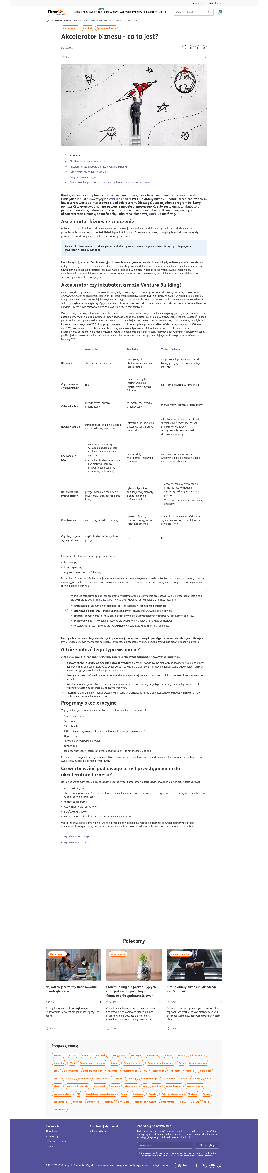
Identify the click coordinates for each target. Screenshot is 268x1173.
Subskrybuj (207, 1145)
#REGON (185, 1101)
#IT (79, 1093)
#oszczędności (104, 1078)
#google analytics (64, 1093)
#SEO (57, 1078)
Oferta (162, 11)
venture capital (120, 199)
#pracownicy (154, 1055)
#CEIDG (197, 1078)
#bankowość (101, 1086)
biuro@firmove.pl (103, 1131)
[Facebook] (196, 1165)
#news (185, 1078)
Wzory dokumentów (131, 11)
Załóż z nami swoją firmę (88, 11)
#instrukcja (206, 1070)
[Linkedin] (204, 1165)
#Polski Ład (124, 1101)
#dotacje (190, 1070)
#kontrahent (132, 1086)
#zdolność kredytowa (146, 1101)
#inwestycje (94, 1101)
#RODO (209, 1078)
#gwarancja (61, 1109)
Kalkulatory (150, 11)
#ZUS (73, 1062)
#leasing (132, 1078)
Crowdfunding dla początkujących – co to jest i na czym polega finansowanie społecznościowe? (134, 991)
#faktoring (139, 1093)
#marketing (102, 1055)
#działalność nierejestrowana (102, 1093)
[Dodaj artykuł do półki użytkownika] (99, 1002)
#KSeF (120, 1078)
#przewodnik (160, 1070)
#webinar (78, 1101)
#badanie (193, 1093)
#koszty (153, 1093)
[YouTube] (212, 1165)
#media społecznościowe (93, 1062)
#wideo (182, 1055)
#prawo (169, 1055)
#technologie (169, 1078)
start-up (155, 214)
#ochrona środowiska (78, 1086)
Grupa (186, 1165)
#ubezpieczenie (175, 1086)
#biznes (73, 1055)
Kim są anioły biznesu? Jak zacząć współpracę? (192, 989)
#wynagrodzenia (196, 1086)
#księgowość (120, 1055)
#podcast (176, 1070)
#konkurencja (61, 1101)
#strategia (137, 1055)
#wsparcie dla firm (181, 953)
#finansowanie (71, 28)
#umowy (116, 1086)
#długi (125, 1093)
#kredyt (59, 1086)
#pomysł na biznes (107, 28)
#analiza (157, 1086)
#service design (150, 1078)
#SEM (197, 1101)
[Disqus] (134, 888)
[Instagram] (219, 1165)
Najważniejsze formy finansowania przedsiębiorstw (73, 989)
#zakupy (110, 1101)
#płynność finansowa (173, 1093)
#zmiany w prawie (199, 1062)
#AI (147, 1070)
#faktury (69, 1078)
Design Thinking (96, 599)
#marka (115, 1062)
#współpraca (168, 1101)
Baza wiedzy (111, 11)
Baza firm (51, 1146)
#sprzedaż (60, 1062)
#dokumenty (85, 1078)
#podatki (87, 1055)
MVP (63, 642)
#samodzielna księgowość (161, 1062)
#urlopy (207, 1093)
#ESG (57, 1070)
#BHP (207, 1101)
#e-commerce (72, 1070)
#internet (113, 1070)
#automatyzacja (131, 1070)
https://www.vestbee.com (77, 842)
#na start (88, 28)
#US (146, 1086)
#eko (182, 1062)
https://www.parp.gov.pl (76, 836)
